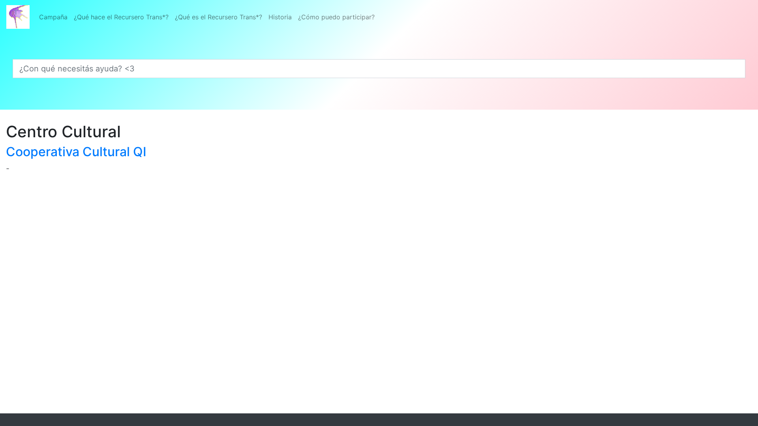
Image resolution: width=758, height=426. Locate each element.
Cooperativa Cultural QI (76, 151)
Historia (280, 17)
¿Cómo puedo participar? (336, 17)
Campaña (53, 17)
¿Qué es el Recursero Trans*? (218, 17)
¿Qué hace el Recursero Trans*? (121, 17)
